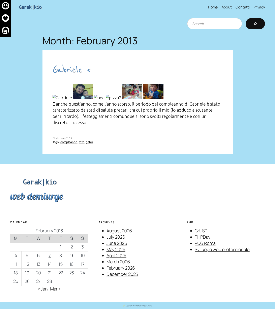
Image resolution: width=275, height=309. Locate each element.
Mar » (55, 289)
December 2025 (122, 274)
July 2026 (115, 237)
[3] (113, 97)
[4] (132, 97)
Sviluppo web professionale (222, 249)
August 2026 (119, 231)
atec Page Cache (144, 305)
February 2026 (120, 268)
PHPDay (202, 237)
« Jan (43, 289)
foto (82, 142)
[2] (99, 97)
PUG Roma (205, 243)
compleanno (68, 142)
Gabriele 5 (72, 69)
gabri (89, 142)
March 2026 (118, 262)
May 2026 (115, 249)
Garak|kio (30, 7)
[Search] (255, 23)
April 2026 (116, 255)
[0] (62, 97)
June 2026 (116, 243)
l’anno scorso (117, 103)
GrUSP (201, 231)
